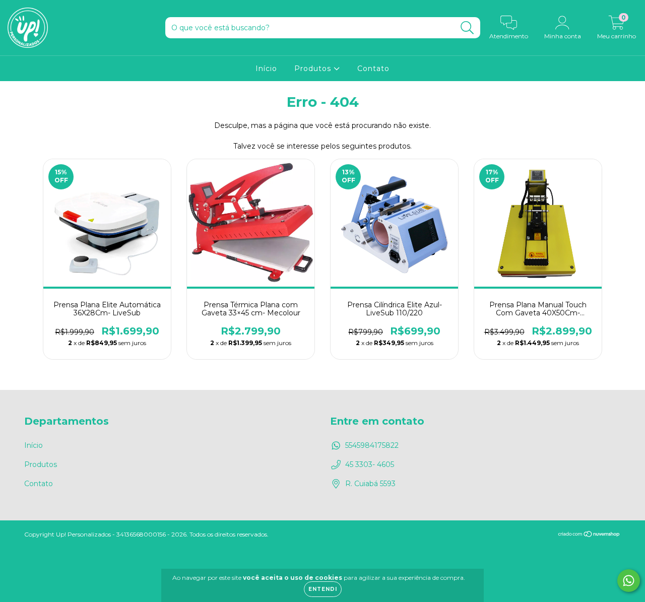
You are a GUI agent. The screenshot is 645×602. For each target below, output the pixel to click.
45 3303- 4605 (369, 464)
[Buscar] (467, 28)
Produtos (314, 68)
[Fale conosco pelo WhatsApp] (628, 580)
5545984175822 (372, 445)
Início (266, 68)
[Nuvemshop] (589, 535)
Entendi (322, 589)
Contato (373, 68)
